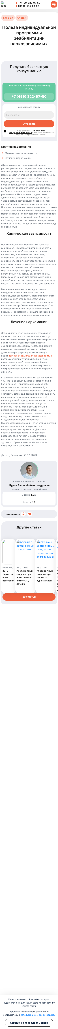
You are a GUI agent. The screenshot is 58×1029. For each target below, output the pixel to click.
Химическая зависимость (21, 153)
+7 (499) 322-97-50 (29, 3)
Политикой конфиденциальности (27, 132)
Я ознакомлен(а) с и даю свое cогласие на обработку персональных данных (31, 131)
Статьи (21, 17)
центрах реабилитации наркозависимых (30, 355)
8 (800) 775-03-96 (28, 6)
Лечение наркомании (18, 158)
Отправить (29, 123)
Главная (8, 17)
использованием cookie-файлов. (38, 1014)
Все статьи (29, 596)
